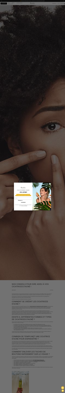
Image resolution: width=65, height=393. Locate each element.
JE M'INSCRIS (23, 202)
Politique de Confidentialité (24, 205)
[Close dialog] (50, 184)
